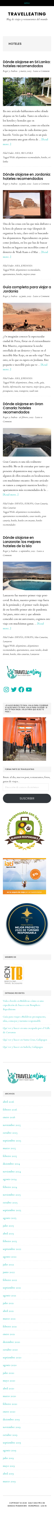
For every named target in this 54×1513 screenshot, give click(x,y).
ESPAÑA (19, 503)
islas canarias (23, 654)
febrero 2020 (10, 1404)
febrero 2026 (10, 1109)
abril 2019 (8, 1473)
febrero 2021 (10, 1326)
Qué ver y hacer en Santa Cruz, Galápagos (25, 1039)
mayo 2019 (9, 1466)
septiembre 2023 (12, 1210)
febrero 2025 (10, 1156)
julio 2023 (8, 1225)
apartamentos (9, 274)
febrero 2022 (10, 1280)
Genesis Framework (17, 1506)
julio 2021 (8, 1303)
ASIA (17, 153)
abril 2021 (8, 1311)
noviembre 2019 (11, 1427)
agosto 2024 (10, 1179)
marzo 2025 (9, 1148)
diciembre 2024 (11, 1163)
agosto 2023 (9, 1218)
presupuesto (8, 390)
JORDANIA (26, 265)
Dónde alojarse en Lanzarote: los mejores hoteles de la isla (22, 541)
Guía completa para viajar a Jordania (27, 289)
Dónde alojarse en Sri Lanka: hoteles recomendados (26, 64)
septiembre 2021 (12, 1287)
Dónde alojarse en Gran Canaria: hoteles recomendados (23, 408)
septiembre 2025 (12, 1140)
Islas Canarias (9, 507)
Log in (44, 1506)
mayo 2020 (9, 1380)
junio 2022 (9, 1272)
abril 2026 (8, 1102)
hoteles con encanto (26, 520)
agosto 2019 (9, 1450)
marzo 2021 (9, 1318)
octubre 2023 (10, 1202)
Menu (27, 3)
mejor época (39, 386)
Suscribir (27, 798)
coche (36, 382)
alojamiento (21, 645)
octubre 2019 (10, 1435)
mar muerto (27, 386)
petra (47, 386)
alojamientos (21, 382)
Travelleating (27, 14)
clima (30, 382)
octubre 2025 (10, 1132)
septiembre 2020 (12, 1357)
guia (42, 382)
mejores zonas (29, 274)
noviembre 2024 (12, 1171)
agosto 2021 (9, 1295)
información (15, 386)
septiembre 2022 (12, 1249)
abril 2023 (8, 1233)
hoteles (44, 157)
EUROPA (28, 503)
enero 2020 (9, 1411)
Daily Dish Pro (35, 1503)
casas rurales (35, 516)
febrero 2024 (10, 1187)
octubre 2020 (10, 1349)
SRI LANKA (27, 153)
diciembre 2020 (11, 1342)
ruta (16, 390)
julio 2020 (8, 1373)
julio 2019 (8, 1458)
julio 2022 (8, 1264)
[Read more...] (10, 494)
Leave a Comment (41, 71)
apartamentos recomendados (15, 516)
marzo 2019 (9, 1481)
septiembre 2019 (12, 1442)
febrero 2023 (10, 1241)
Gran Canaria (41, 503)
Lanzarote (7, 641)
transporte (23, 390)
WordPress (33, 1506)
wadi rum (33, 390)
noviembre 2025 (12, 1125)
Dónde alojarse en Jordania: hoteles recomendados (27, 176)
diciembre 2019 (11, 1419)
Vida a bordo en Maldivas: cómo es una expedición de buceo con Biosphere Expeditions (23, 1005)
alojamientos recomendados (28, 157)
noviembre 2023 (12, 1194)
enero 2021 (9, 1334)
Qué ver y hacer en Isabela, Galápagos (23, 1046)
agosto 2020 (10, 1365)
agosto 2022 (9, 1256)
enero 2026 (9, 1117)
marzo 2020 (9, 1396)
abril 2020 (8, 1388)
